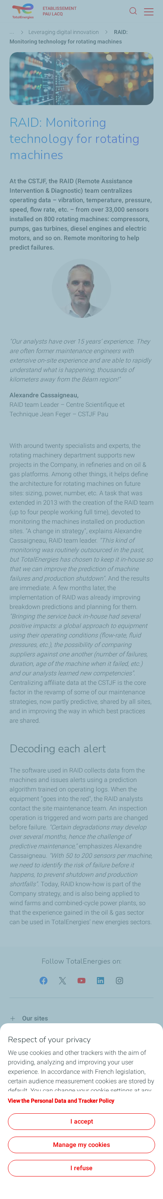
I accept (81, 1121)
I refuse (81, 1168)
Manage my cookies (81, 1144)
